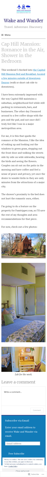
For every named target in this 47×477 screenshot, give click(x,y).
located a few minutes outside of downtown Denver (23, 78)
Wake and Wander (23, 21)
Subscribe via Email (17, 420)
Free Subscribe (16, 453)
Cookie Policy (12, 466)
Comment (37, 410)
